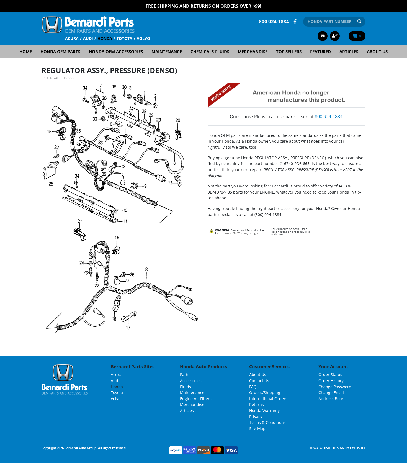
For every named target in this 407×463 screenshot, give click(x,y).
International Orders (268, 398)
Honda (104, 38)
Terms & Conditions (267, 422)
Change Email (331, 392)
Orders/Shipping (264, 392)
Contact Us (259, 380)
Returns (256, 404)
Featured (320, 51)
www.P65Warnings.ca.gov (242, 233)
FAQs (254, 386)
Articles (348, 51)
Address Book (331, 398)
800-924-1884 (328, 117)
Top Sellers (289, 51)
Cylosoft (357, 448)
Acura (72, 38)
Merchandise (252, 51)
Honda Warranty (264, 410)
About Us (377, 51)
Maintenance (166, 51)
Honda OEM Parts (60, 51)
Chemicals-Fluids (209, 51)
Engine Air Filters (196, 398)
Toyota (124, 38)
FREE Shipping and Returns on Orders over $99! (203, 6)
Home (25, 51)
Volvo (143, 38)
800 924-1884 (274, 21)
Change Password (334, 386)
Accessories (191, 380)
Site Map (257, 428)
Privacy (255, 416)
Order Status (330, 374)
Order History (331, 380)
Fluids (185, 386)
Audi (88, 38)
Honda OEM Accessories (116, 51)
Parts (184, 374)
